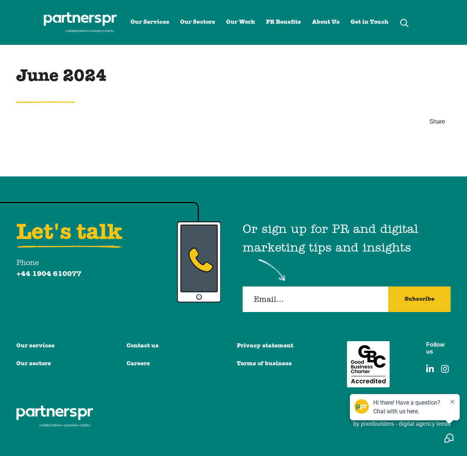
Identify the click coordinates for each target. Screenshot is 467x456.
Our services (35, 346)
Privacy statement (265, 346)
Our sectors (33, 364)
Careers (138, 364)
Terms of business (264, 364)
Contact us (143, 346)
